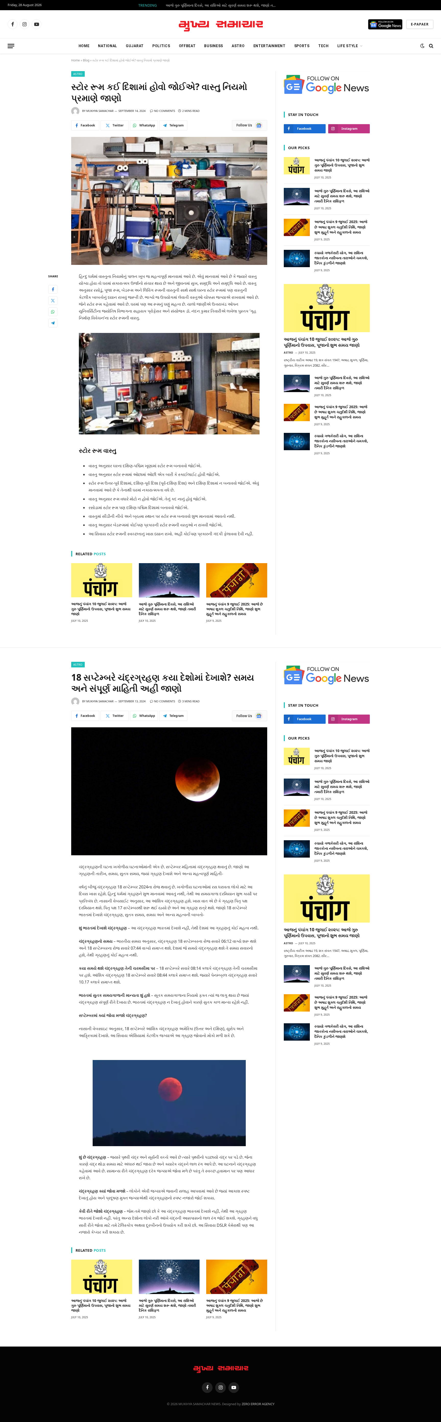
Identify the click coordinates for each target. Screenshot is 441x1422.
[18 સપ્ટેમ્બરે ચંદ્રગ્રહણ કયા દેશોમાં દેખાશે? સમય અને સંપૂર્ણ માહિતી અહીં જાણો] (169, 791)
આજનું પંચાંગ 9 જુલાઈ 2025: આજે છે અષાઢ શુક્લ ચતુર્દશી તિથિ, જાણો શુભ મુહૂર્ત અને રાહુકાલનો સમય (234, 609)
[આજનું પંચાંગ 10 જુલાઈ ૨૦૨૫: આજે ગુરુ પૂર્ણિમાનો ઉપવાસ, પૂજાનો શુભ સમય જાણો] (101, 580)
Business (213, 46)
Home (84, 46)
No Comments (164, 111)
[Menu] (11, 46)
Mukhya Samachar (100, 111)
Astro (238, 46)
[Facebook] (52, 289)
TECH (323, 46)
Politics (161, 46)
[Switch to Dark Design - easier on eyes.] (422, 46)
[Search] (430, 46)
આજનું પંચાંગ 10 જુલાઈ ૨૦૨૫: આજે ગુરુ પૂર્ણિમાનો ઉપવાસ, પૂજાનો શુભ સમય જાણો (100, 608)
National (107, 46)
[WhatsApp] (52, 311)
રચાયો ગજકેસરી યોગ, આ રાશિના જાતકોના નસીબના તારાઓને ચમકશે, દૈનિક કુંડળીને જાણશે (341, 257)
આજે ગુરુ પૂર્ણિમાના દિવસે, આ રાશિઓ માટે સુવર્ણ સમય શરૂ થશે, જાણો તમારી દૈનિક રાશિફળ (223, 5)
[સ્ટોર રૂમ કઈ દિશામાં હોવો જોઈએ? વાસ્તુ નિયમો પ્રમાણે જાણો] (169, 201)
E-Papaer (420, 24)
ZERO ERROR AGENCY (258, 1404)
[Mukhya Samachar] (220, 24)
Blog (86, 60)
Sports (302, 46)
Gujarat (135, 46)
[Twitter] (52, 300)
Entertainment (269, 46)
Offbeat (187, 46)
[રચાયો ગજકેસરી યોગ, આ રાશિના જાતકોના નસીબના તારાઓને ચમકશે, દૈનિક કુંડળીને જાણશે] (297, 258)
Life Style (347, 46)
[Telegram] (52, 323)
